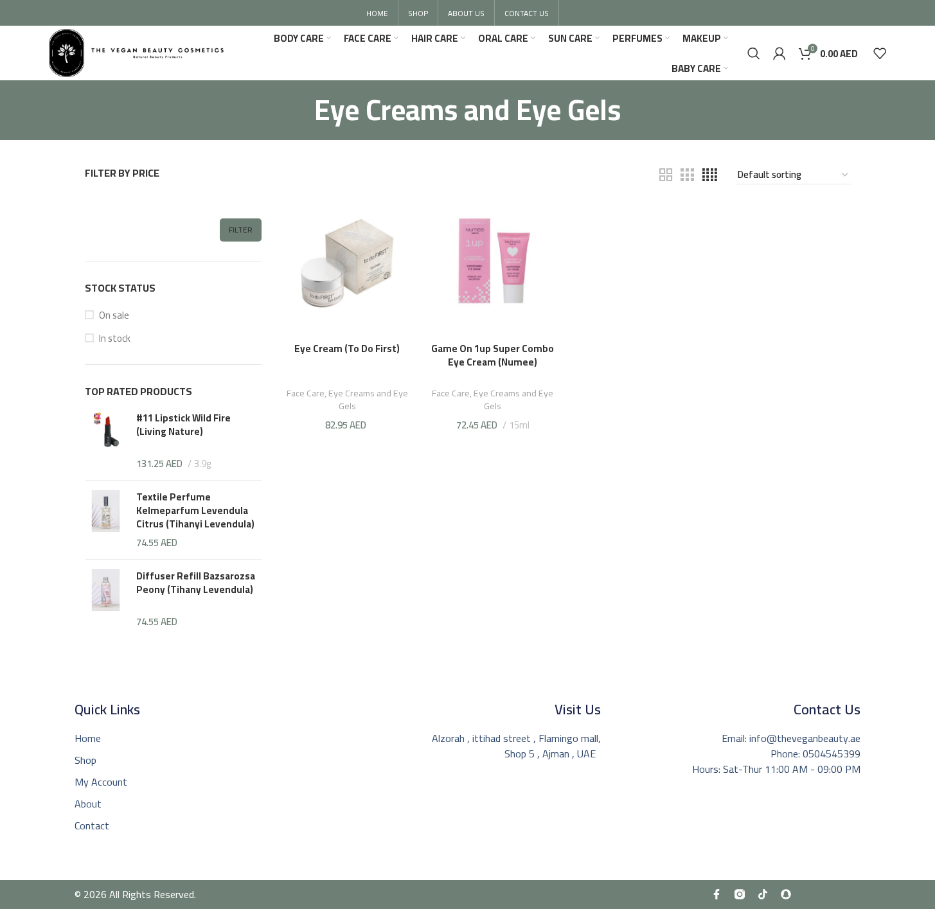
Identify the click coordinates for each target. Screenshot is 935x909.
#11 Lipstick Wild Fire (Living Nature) (183, 426)
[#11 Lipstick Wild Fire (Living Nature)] (106, 440)
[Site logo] (136, 51)
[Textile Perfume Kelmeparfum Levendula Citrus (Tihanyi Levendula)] (106, 519)
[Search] (754, 53)
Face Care (306, 393)
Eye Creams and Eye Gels (368, 399)
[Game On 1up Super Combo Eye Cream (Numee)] (493, 270)
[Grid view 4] (709, 175)
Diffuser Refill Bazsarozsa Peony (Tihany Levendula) (195, 584)
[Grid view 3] (687, 175)
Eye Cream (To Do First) (347, 348)
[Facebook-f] (716, 894)
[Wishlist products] (880, 53)
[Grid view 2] (665, 175)
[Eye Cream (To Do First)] (347, 270)
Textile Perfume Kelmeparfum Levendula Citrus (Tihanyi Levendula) (195, 510)
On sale (114, 315)
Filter (241, 229)
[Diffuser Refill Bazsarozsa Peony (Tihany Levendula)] (106, 598)
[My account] (779, 53)
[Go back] (298, 110)
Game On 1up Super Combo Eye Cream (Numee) (492, 355)
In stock (114, 338)
